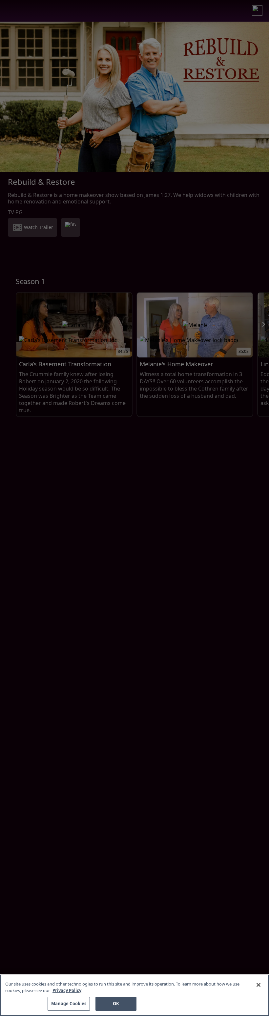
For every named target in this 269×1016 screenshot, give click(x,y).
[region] (134, 995)
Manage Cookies (69, 1003)
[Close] (258, 985)
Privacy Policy (66, 990)
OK (116, 1003)
